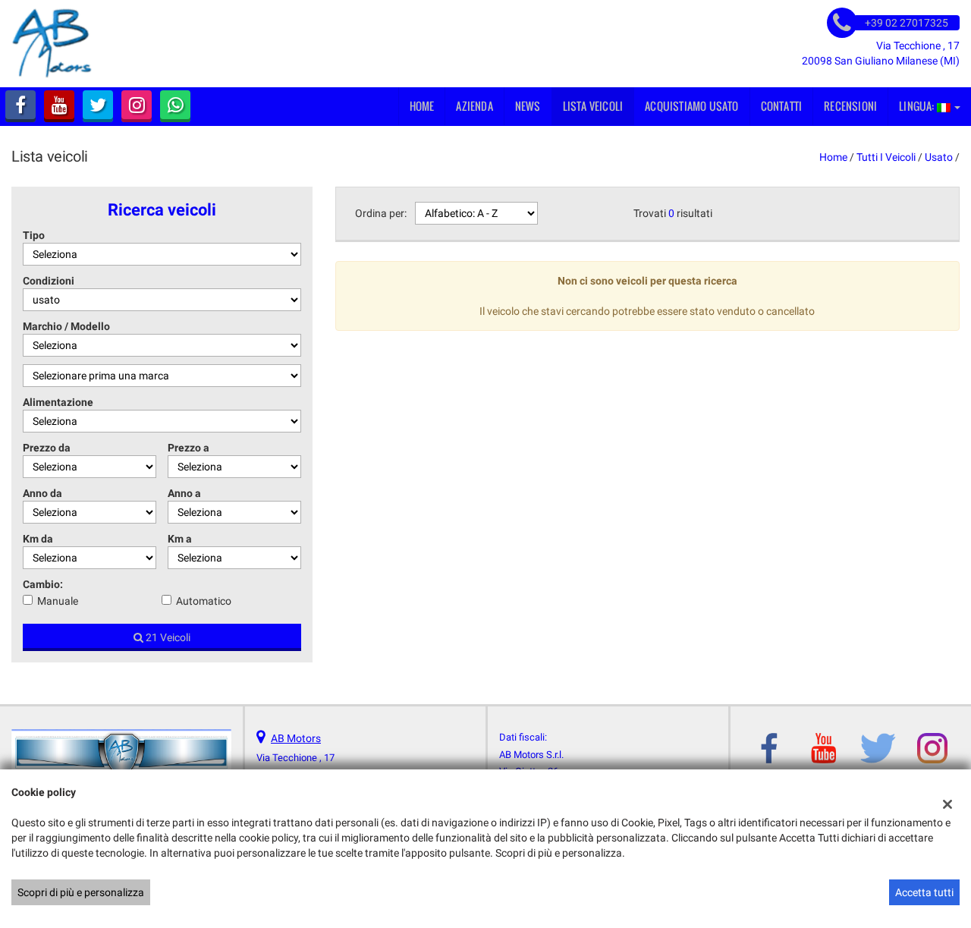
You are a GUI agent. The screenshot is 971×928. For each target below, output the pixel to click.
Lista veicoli (593, 106)
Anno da (42, 493)
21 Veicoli (166, 637)
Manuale (57, 601)
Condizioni (48, 281)
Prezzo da (47, 448)
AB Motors (296, 738)
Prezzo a (188, 448)
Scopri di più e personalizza (80, 892)
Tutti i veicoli (886, 157)
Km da (38, 539)
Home (422, 106)
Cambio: (43, 584)
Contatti (782, 106)
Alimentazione (58, 402)
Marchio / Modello (66, 326)
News (528, 106)
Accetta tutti (924, 892)
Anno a (184, 493)
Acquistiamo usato (691, 106)
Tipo (34, 235)
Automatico (204, 601)
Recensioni (850, 106)
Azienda (474, 106)
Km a (180, 539)
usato (939, 157)
